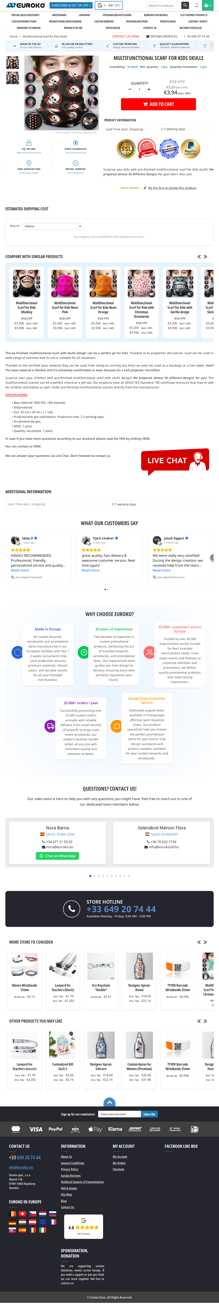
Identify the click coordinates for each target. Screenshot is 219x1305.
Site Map (66, 1194)
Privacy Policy (69, 1169)
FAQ (69, 1188)
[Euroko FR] (53, 1222)
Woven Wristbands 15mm (24, 987)
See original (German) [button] (170, 577)
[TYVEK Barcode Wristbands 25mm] (177, 966)
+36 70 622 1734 (163, 841)
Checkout (118, 1169)
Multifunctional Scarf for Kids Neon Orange (103, 307)
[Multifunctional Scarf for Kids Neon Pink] (65, 283)
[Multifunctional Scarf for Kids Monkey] (26, 283)
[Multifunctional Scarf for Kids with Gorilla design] (180, 283)
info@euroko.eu (21, 1167)
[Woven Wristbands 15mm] (24, 966)
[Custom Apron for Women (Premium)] (139, 1045)
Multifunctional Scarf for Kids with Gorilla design (179, 307)
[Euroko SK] (12, 1230)
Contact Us (67, 1207)
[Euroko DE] (12, 1222)
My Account (120, 1156)
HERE (146, 438)
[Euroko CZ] (32, 1214)
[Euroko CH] (22, 1214)
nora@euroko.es (59, 847)
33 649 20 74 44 (196, 36)
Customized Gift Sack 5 (62, 1066)
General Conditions (72, 1163)
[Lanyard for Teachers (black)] (62, 966)
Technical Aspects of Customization (82, 1182)
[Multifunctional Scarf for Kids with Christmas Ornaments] (141, 283)
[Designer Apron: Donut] (139, 966)
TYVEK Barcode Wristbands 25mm (178, 987)
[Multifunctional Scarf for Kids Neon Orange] (103, 283)
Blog (64, 1201)
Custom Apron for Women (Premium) (139, 1066)
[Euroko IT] (43, 1230)
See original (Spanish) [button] (28, 577)
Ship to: (15, 226)
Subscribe (149, 1114)
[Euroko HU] (22, 1222)
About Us (66, 1156)
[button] (5, 557)
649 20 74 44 (25, 1157)
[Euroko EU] (43, 1222)
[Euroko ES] (22, 1230)
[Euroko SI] (53, 1214)
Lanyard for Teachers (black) (63, 987)
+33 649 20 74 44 (121, 909)
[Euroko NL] (43, 1214)
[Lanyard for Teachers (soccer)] (24, 1045)
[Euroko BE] (12, 1214)
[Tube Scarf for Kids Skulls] (12, 78)
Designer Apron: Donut (139, 987)
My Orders (119, 1163)
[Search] (185, 5)
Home (14, 36)
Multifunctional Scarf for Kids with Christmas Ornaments (141, 309)
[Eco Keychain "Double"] (101, 966)
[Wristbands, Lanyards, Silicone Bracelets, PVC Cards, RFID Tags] (25, 5)
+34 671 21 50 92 (59, 841)
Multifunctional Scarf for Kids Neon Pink (65, 307)
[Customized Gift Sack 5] (62, 1045)
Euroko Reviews (71, 1175)
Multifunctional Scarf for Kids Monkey (26, 307)
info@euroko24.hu (164, 847)
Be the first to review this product (172, 188)
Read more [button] (20, 570)
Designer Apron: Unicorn (101, 1066)
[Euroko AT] (32, 1222)
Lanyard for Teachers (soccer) (25, 1066)
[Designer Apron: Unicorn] (101, 1045)
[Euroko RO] (32, 1230)
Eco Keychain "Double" (101, 987)
